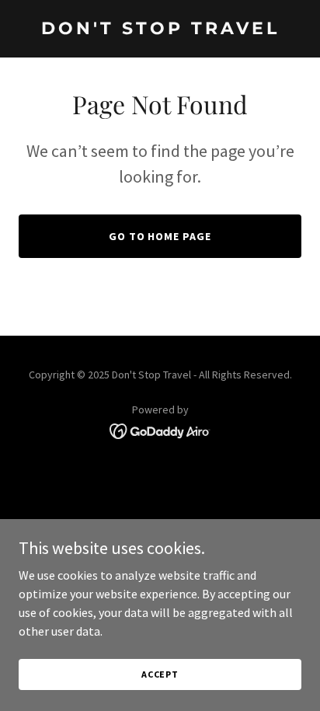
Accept (160, 674)
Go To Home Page (160, 236)
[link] (160, 29)
